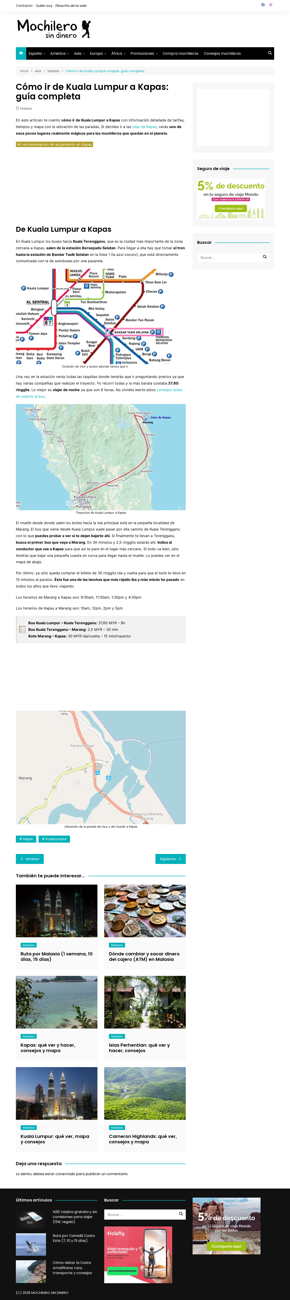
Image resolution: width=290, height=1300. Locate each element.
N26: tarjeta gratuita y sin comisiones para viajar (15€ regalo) (75, 1217)
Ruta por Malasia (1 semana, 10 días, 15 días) (57, 956)
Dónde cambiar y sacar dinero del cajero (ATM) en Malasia (144, 956)
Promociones (142, 53)
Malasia (26, 108)
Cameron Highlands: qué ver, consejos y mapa (143, 1139)
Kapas (28, 839)
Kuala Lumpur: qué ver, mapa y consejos (55, 1139)
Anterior (32, 858)
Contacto (24, 5)
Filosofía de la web (71, 5)
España (35, 53)
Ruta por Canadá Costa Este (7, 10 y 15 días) (74, 1238)
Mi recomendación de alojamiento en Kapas (54, 144)
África (116, 53)
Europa (96, 53)
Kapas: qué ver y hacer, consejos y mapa (48, 1048)
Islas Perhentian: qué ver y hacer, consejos (139, 1048)
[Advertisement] (191, 28)
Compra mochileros (180, 53)
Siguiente (168, 858)
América (57, 53)
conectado (65, 1174)
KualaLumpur (56, 839)
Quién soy (44, 5)
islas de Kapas (144, 126)
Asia (77, 53)
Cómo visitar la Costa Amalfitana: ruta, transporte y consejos (72, 1267)
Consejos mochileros (222, 53)
